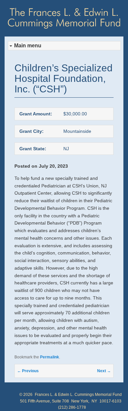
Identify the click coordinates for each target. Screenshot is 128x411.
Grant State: (32, 148)
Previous (28, 371)
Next (104, 371)
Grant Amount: (35, 113)
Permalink (49, 357)
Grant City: (31, 131)
